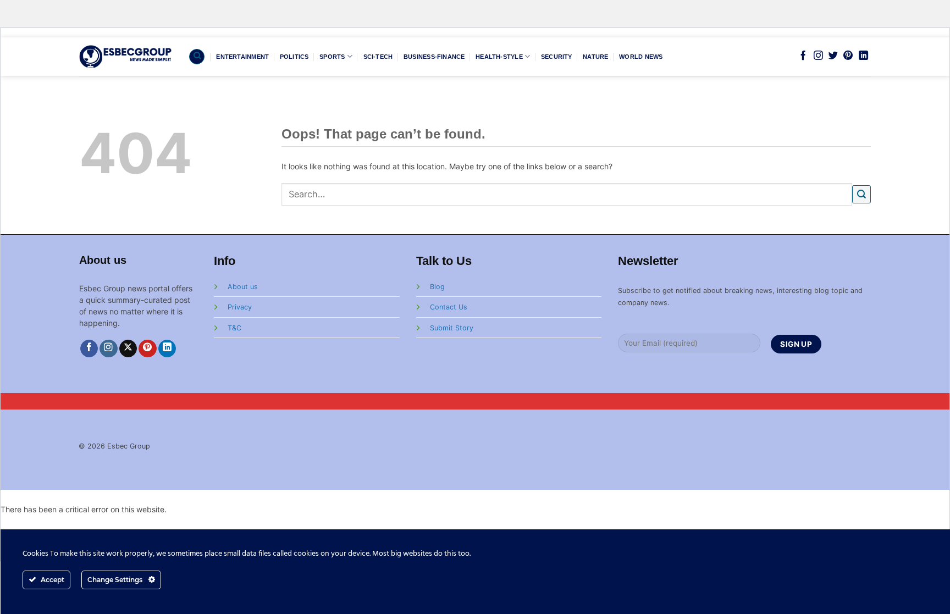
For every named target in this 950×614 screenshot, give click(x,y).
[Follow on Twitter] (833, 56)
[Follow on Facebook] (803, 56)
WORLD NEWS (640, 56)
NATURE (595, 56)
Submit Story (451, 328)
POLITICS (294, 56)
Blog (437, 287)
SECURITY (556, 56)
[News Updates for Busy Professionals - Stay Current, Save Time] (125, 56)
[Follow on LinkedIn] (863, 56)
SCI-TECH (378, 56)
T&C (234, 328)
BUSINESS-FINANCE (434, 56)
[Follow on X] (128, 349)
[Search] (197, 56)
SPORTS (332, 56)
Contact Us (448, 307)
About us (243, 287)
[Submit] (861, 194)
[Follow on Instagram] (818, 56)
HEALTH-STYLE (499, 56)
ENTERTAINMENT (242, 56)
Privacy (240, 307)
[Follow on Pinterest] (848, 56)
